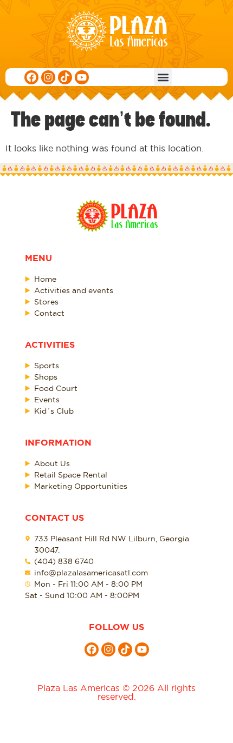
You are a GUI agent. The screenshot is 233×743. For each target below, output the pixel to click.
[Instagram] (48, 77)
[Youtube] (82, 77)
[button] (163, 77)
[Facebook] (31, 77)
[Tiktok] (65, 77)
